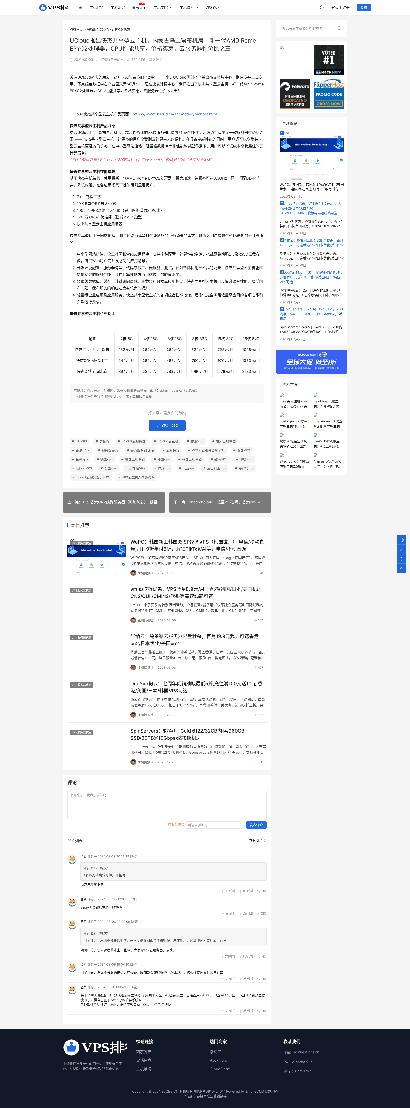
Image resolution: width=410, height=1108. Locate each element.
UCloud (81, 441)
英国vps (110, 468)
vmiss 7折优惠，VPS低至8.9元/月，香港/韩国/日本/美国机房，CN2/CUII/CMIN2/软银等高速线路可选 (198, 592)
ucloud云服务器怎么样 (92, 477)
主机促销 (96, 7)
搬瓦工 (215, 1051)
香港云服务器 (226, 441)
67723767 (303, 1071)
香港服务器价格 (142, 450)
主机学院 (143, 1068)
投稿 (364, 7)
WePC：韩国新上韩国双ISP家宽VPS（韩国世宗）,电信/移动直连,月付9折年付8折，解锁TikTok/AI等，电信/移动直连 (197, 545)
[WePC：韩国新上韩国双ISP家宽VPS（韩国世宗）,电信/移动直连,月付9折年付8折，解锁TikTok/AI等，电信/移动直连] (312, 155)
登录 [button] (335, 7)
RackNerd (218, 1060)
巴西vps (188, 468)
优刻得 (104, 441)
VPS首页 (76, 29)
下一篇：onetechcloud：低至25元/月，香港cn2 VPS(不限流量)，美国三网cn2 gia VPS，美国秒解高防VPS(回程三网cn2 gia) (223, 502)
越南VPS (220, 459)
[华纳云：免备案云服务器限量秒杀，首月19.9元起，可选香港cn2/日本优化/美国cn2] (312, 242)
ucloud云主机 (168, 441)
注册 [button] (346, 7)
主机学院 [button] (161, 7)
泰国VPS (243, 450)
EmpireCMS (255, 1091)
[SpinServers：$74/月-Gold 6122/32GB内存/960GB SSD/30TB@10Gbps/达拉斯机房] (312, 314)
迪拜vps (164, 468)
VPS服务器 (95, 29)
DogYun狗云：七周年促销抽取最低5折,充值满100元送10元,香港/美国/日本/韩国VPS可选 (196, 687)
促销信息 (143, 1060)
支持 (227, 891)
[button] (322, 7)
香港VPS (197, 441)
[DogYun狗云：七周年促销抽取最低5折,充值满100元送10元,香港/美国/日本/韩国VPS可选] (312, 277)
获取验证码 (176, 825)
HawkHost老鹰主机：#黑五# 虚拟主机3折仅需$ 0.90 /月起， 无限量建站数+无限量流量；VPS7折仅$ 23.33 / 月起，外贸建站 (328, 444)
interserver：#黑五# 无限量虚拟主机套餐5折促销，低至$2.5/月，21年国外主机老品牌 (328, 424)
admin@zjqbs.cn (306, 1052)
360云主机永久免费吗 (138, 477)
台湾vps (82, 459)
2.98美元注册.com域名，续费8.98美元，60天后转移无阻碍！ (294, 404)
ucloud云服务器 (133, 441)
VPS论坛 (212, 7)
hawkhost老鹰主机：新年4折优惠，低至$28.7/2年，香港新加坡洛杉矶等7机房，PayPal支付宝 (328, 404)
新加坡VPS (137, 468)
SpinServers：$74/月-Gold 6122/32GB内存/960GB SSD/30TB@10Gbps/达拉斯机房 (187, 734)
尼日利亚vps (216, 468)
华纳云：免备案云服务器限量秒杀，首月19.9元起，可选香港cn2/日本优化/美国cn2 (194, 640)
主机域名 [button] (187, 7)
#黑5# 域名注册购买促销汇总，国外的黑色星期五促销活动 (295, 444)
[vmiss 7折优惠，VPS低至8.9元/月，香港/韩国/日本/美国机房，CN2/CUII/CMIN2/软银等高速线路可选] (312, 208)
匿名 (83, 856)
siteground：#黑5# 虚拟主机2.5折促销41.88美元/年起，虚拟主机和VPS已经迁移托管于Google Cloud (295, 464)
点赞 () (169, 425)
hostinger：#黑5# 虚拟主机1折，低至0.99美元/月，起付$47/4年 (294, 424)
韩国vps (163, 459)
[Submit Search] (339, 28)
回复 (263, 891)
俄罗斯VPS (84, 468)
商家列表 (143, 1051)
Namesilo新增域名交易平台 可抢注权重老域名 (327, 464)
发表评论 (256, 825)
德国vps (106, 459)
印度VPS (246, 459)
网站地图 (271, 1091)
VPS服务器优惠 (118, 29)
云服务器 (172, 450)
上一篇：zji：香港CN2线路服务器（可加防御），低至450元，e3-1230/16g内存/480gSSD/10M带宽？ (116, 502)
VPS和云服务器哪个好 (208, 450)
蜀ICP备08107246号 (209, 1091)
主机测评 (118, 7)
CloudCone (220, 1068)
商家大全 (139, 7)
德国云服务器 (135, 459)
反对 (245, 891)
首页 (78, 7)
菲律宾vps (246, 468)
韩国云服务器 (192, 459)
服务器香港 (110, 450)
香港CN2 (82, 450)
